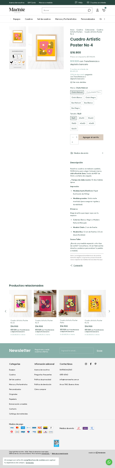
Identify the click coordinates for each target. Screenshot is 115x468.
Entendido (30, 463)
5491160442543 (66, 370)
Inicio (72, 30)
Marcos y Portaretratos (65, 19)
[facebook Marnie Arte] (91, 364)
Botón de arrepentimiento (60, 453)
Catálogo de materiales (18, 414)
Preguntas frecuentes (43, 375)
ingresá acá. (46, 453)
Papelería (13, 399)
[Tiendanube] (97, 453)
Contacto (12, 409)
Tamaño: (75, 114)
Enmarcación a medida (18, 404)
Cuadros (29, 19)
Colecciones (90, 30)
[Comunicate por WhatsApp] (109, 462)
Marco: (79, 88)
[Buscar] (89, 10)
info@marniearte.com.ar (69, 379)
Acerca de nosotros (16, 3)
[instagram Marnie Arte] (86, 364)
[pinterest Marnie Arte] (95, 364)
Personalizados (88, 19)
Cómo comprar (40, 389)
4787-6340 (64, 375)
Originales (13, 394)
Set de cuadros (44, 19)
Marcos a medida (45, 3)
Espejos (16, 19)
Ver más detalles (79, 82)
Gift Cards (32, 3)
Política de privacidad (42, 379)
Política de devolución (42, 384)
